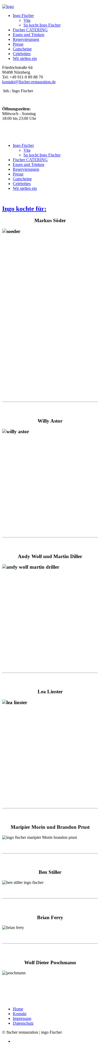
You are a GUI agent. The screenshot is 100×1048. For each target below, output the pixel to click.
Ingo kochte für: (24, 208)
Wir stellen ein (25, 58)
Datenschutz (23, 1023)
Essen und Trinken (28, 34)
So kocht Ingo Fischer (42, 25)
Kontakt (19, 1013)
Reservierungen (26, 39)
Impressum (22, 1018)
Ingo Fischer (23, 15)
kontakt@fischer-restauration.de (29, 82)
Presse (18, 44)
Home (18, 1009)
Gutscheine (22, 49)
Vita (26, 20)
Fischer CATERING (30, 30)
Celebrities (22, 53)
